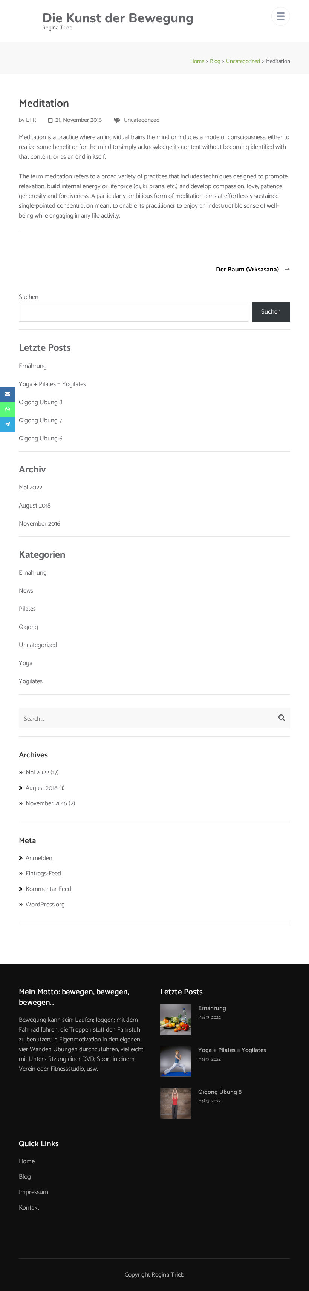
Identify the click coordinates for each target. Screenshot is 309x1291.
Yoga (25, 663)
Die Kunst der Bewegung (118, 18)
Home (27, 1161)
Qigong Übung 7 (40, 420)
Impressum (33, 1192)
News (26, 591)
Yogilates (31, 681)
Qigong (28, 627)
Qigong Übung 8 (41, 402)
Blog (25, 1176)
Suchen (28, 297)
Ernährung (33, 366)
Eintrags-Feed (43, 873)
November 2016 (39, 523)
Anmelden (39, 858)
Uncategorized (141, 120)
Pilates (27, 609)
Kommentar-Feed (48, 889)
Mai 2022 (30, 487)
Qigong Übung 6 (41, 438)
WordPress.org (45, 904)
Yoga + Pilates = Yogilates (52, 384)
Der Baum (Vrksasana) (247, 269)
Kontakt (29, 1207)
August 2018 (35, 505)
